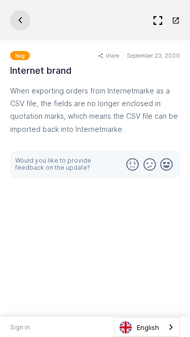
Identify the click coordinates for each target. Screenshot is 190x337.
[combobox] (147, 327)
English (148, 327)
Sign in (20, 327)
